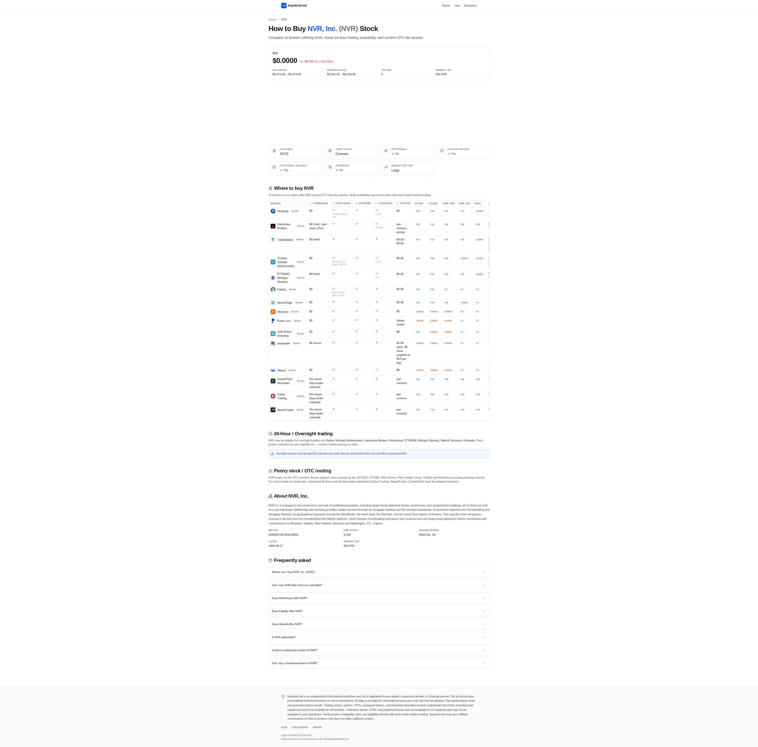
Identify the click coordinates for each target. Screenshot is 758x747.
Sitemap (317, 727)
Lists (457, 5)
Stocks (446, 5)
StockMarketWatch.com (336, 739)
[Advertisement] (379, 112)
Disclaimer (470, 5)
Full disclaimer (300, 727)
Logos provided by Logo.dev (296, 735)
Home (272, 19)
